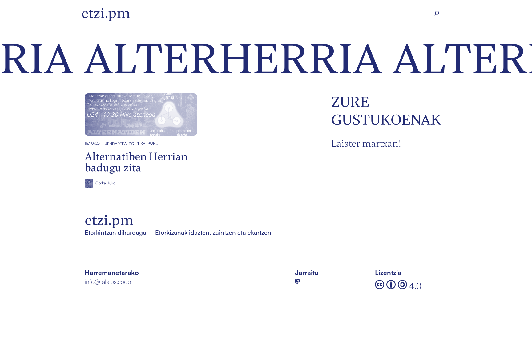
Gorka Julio (105, 182)
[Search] (436, 13)
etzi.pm (105, 13)
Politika (137, 143)
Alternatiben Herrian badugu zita (133, 114)
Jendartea (116, 143)
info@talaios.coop (108, 281)
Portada (153, 143)
